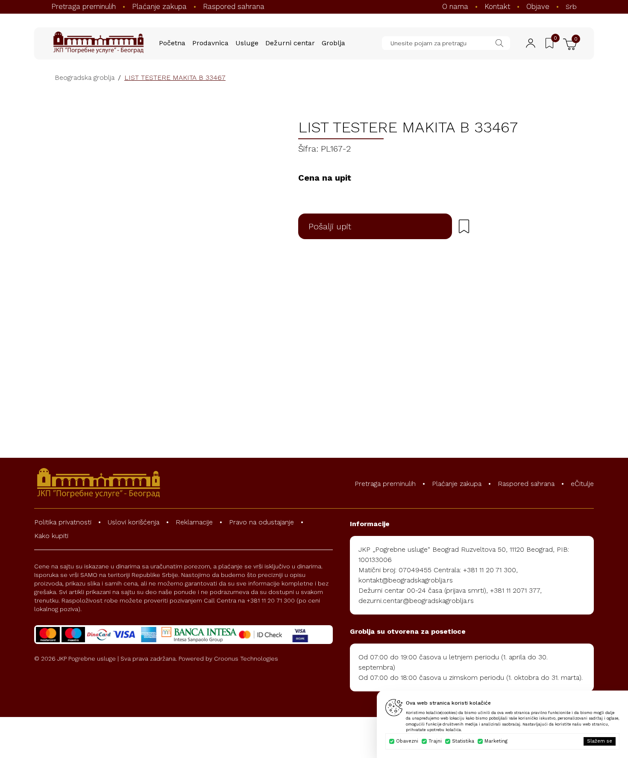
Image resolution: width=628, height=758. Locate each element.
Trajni (435, 741)
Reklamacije (194, 522)
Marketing (496, 741)
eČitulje (582, 484)
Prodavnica (210, 43)
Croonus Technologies (246, 658)
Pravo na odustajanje (261, 522)
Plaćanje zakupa (159, 6)
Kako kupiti (51, 536)
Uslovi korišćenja (133, 522)
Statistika (463, 741)
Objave (537, 6)
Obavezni (407, 741)
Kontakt (497, 6)
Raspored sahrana (233, 6)
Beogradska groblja (84, 77)
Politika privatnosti (62, 522)
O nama (455, 6)
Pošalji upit (329, 226)
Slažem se (599, 741)
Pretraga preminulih (83, 6)
